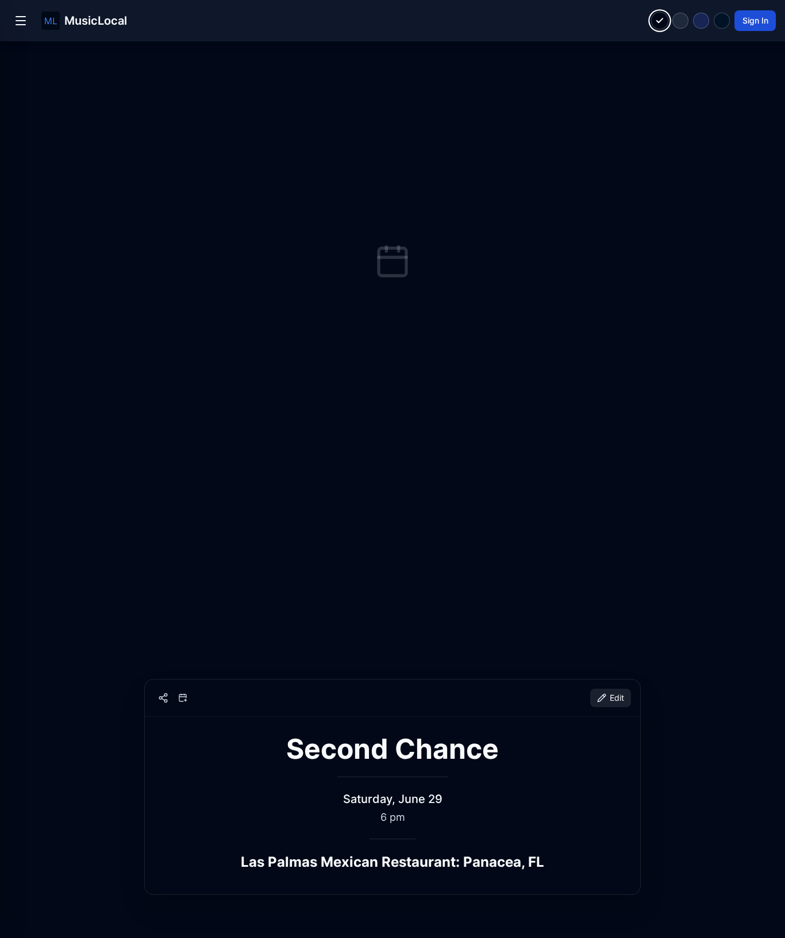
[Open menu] (20, 20)
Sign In (755, 20)
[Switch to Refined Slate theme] (680, 21)
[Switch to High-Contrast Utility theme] (722, 21)
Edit (617, 697)
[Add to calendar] (183, 698)
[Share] (163, 698)
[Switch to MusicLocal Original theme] (660, 21)
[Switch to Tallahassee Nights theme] (701, 21)
